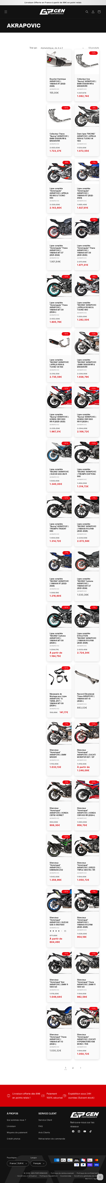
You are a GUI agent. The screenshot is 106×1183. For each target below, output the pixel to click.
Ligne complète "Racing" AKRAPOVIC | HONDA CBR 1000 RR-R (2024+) (86, 418)
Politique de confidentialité (88, 1173)
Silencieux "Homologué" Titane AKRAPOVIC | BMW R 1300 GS (86, 983)
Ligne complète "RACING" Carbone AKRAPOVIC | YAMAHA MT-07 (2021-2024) (85, 583)
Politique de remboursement (62, 1173)
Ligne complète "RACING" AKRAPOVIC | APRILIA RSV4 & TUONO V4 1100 (59, 363)
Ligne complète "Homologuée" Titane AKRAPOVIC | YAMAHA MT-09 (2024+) (58, 307)
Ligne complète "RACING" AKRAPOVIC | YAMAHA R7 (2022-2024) (59, 582)
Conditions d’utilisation (27, 1176)
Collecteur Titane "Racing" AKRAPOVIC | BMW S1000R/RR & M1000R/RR (59, 137)
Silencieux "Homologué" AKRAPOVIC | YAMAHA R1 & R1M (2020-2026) (85, 922)
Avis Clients (44, 1132)
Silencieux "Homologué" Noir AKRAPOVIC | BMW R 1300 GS (59, 983)
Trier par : (34, 48)
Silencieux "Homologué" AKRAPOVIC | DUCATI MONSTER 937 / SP (86, 753)
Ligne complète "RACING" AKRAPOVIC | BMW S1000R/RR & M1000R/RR (86, 363)
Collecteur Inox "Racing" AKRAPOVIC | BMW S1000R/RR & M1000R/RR (86, 82)
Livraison (11, 1126)
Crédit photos (13, 1138)
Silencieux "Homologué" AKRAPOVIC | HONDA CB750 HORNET (59, 811)
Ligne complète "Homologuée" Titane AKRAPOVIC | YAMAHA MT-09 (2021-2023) (86, 250)
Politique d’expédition (49, 1176)
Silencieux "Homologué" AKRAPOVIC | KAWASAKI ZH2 (56, 866)
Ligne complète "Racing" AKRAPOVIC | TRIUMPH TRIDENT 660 (59, 527)
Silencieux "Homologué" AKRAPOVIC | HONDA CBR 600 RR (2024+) (86, 811)
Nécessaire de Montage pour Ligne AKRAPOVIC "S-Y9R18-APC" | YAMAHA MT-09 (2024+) (58, 700)
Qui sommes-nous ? (16, 1120)
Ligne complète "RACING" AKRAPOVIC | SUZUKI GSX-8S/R (59, 471)
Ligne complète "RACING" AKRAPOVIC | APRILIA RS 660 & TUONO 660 (86, 306)
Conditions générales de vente (86, 1176)
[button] (6, 12)
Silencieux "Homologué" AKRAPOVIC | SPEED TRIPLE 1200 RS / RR (86, 866)
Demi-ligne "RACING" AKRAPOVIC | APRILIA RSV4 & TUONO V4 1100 (86, 137)
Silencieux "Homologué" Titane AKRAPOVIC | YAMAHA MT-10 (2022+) (58, 1039)
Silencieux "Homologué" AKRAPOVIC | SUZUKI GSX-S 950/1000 (59, 921)
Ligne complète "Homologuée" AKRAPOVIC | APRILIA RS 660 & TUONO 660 (59, 193)
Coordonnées (65, 1176)
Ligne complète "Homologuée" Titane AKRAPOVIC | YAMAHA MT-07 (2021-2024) (58, 250)
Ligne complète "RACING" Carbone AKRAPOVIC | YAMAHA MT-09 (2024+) (58, 638)
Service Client (45, 1120)
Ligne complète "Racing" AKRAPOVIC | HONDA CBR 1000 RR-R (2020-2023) (59, 418)
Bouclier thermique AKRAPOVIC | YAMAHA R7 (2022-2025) (58, 82)
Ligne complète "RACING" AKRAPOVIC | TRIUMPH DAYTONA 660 (86, 472)
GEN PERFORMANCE (39, 1173)
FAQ (41, 1126)
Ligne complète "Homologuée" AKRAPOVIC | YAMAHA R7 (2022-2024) (85, 193)
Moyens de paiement (17, 1132)
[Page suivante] (80, 1068)
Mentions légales (92, 1179)
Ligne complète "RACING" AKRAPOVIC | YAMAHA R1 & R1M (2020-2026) (86, 527)
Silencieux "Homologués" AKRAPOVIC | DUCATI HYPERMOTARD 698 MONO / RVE (86, 1039)
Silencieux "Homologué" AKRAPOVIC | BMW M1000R (58, 753)
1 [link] (65, 1067)
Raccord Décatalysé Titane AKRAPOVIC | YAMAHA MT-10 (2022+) (86, 697)
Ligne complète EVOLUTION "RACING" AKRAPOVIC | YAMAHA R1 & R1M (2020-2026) (86, 638)
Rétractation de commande (52, 1138)
